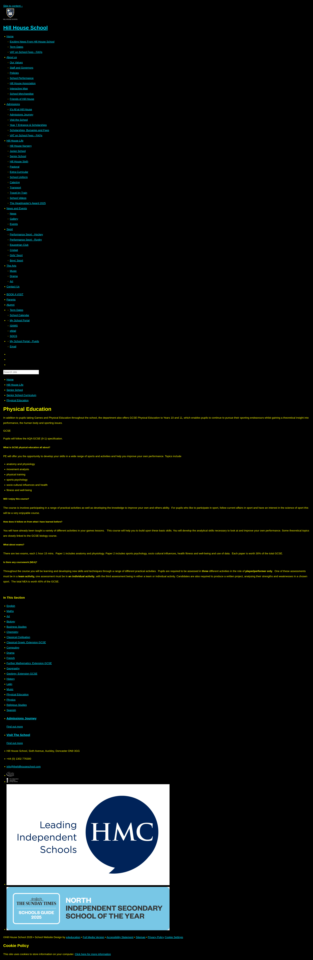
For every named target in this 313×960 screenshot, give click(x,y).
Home (10, 379)
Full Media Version (93, 937)
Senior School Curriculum (21, 395)
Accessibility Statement (120, 937)
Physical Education (18, 400)
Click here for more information (93, 954)
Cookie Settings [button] (174, 937)
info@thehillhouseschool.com (24, 766)
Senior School (15, 389)
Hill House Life (15, 384)
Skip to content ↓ (13, 5)
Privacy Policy (156, 937)
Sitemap (140, 937)
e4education (73, 937)
